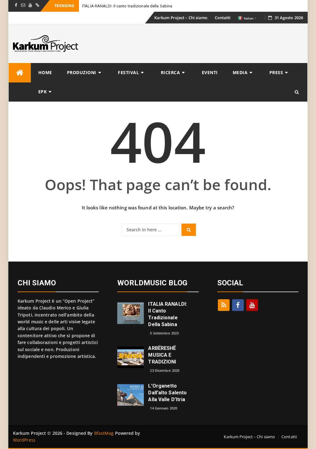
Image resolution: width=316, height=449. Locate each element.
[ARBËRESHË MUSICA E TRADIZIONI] (130, 357)
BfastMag (104, 433)
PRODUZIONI (81, 72)
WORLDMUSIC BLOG (152, 283)
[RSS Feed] (224, 305)
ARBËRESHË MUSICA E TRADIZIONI (162, 355)
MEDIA (240, 72)
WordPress (24, 440)
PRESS (276, 72)
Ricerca (170, 72)
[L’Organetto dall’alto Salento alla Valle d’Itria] (130, 394)
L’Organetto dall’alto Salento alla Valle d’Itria (167, 392)
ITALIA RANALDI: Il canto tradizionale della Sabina (127, 6)
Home (45, 72)
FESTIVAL (128, 72)
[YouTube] (252, 305)
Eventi (210, 72)
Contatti (223, 17)
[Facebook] (238, 305)
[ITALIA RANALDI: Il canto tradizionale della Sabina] (130, 313)
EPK (42, 91)
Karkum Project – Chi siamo (181, 17)
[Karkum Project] (20, 72)
